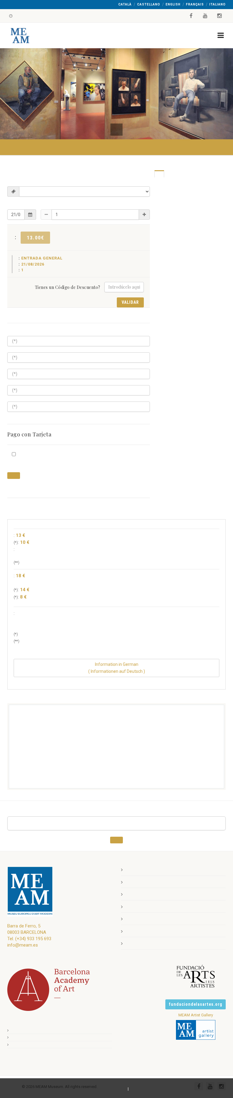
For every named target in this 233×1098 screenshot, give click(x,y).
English (173, 4)
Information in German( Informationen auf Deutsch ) (116, 668)
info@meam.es (22, 945)
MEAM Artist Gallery (195, 1015)
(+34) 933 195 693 (33, 938)
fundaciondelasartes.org (195, 1004)
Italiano (217, 4)
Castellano (148, 4)
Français (195, 4)
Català (125, 4)
